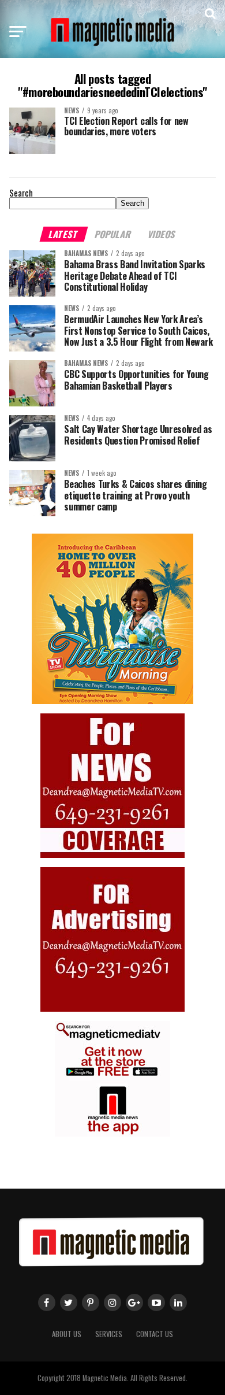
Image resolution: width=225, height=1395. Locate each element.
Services (108, 1334)
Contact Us (154, 1334)
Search (21, 193)
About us (66, 1334)
